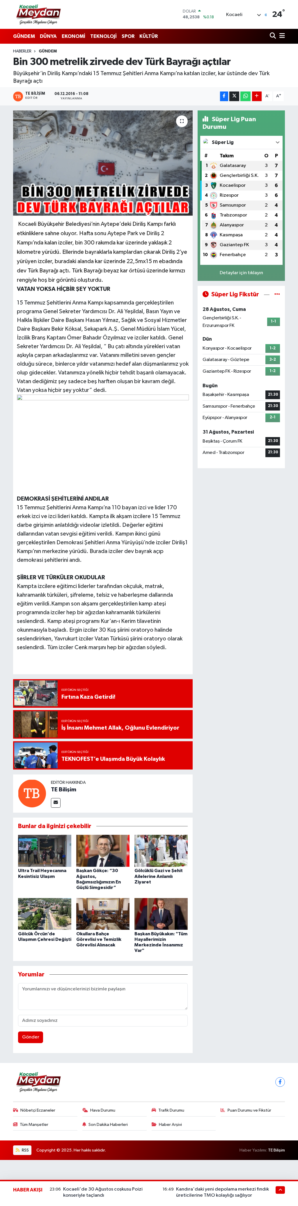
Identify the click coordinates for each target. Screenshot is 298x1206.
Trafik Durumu (171, 1110)
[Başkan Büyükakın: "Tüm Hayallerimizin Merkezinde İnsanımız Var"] (161, 913)
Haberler (22, 51)
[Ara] (273, 36)
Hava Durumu (102, 1110)
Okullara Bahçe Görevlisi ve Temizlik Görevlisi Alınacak (98, 939)
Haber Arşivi (170, 1124)
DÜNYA (48, 36)
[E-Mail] (56, 803)
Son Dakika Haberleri (108, 1124)
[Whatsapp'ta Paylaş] (245, 96)
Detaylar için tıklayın (241, 272)
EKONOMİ (73, 36)
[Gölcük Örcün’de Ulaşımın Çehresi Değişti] (44, 913)
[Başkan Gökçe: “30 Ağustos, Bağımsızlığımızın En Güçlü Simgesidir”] (103, 850)
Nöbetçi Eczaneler (37, 1110)
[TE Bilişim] (32, 793)
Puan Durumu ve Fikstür (249, 1110)
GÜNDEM (24, 36)
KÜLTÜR (148, 36)
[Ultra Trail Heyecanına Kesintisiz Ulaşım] (44, 850)
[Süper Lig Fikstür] (277, 294)
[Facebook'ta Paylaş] (224, 96)
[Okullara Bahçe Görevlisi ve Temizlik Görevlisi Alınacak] (103, 913)
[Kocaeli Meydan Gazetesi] (39, 14)
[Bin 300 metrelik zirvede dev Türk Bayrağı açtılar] (103, 163)
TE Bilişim (63, 790)
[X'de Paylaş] (234, 96)
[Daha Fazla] (257, 96)
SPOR (128, 36)
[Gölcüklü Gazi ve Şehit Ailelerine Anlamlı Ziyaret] (161, 850)
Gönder (30, 1037)
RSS (25, 1150)
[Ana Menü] (281, 36)
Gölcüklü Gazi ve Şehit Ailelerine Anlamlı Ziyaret (158, 876)
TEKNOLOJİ (103, 36)
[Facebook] (280, 1082)
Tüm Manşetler (34, 1124)
